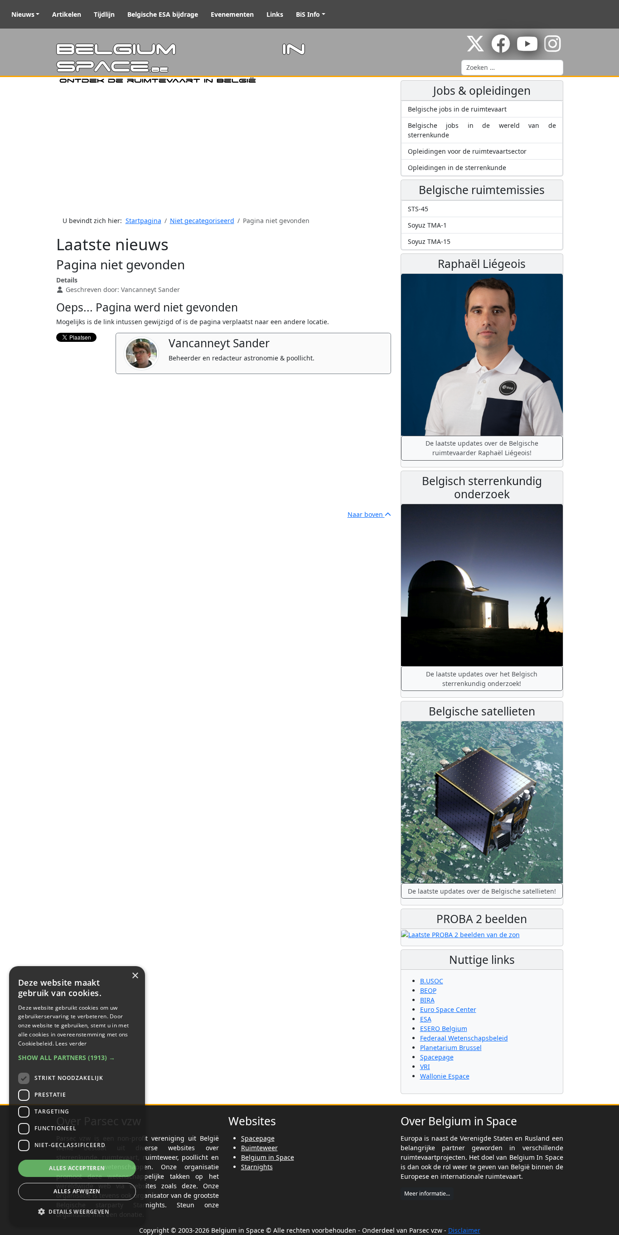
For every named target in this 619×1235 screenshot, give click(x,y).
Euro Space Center (448, 1009)
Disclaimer (464, 1230)
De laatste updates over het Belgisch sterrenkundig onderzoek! (481, 679)
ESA (425, 1019)
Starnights (257, 1166)
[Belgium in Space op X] (475, 48)
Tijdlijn (104, 14)
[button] (77, 1057)
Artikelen (66, 14)
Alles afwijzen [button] (77, 1191)
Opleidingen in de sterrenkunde (457, 167)
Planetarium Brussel (451, 1047)
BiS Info (308, 14)
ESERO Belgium (443, 1028)
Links (274, 14)
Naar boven (366, 514)
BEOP (428, 990)
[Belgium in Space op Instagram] (552, 48)
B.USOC (431, 981)
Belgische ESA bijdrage (162, 14)
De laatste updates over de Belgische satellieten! (482, 891)
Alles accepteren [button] (77, 1168)
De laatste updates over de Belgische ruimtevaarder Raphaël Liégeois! (482, 448)
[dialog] (77, 1096)
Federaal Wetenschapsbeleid (464, 1038)
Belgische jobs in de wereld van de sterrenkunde (482, 130)
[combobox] (512, 67)
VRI (425, 1066)
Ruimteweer (259, 1147)
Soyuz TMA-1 (427, 225)
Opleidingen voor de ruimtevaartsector (467, 151)
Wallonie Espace (444, 1076)
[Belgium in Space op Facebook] (500, 48)
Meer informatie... (427, 1193)
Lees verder (71, 1043)
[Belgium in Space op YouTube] (527, 48)
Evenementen (232, 14)
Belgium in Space (267, 1157)
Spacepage (437, 1057)
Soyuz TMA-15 (429, 241)
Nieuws (22, 14)
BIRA (427, 1000)
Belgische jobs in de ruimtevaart (457, 109)
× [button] (134, 975)
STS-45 (418, 208)
